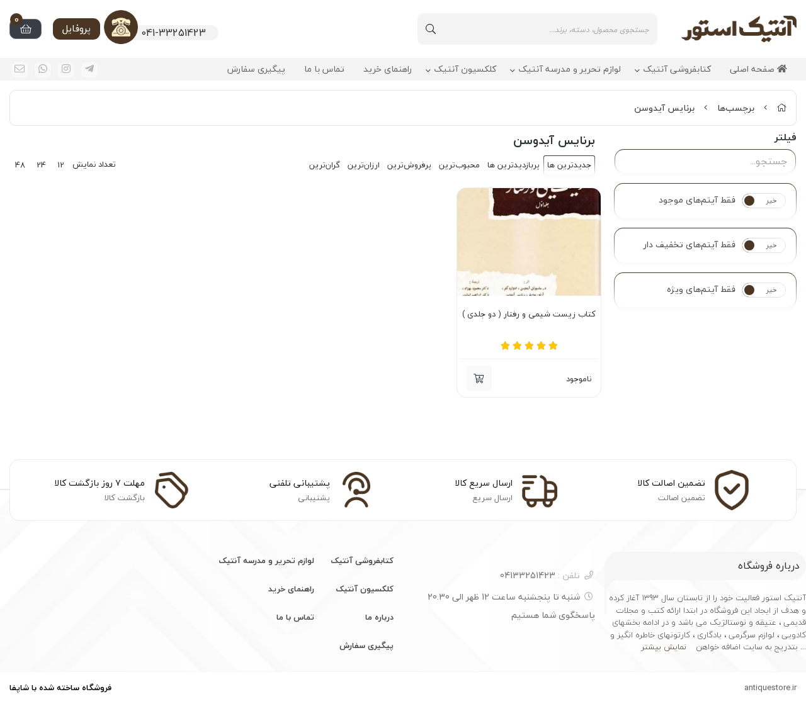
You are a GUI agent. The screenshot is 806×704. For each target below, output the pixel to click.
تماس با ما (324, 69)
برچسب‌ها (735, 108)
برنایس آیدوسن (664, 108)
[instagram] (66, 69)
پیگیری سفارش (256, 69)
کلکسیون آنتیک (465, 69)
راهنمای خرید (387, 69)
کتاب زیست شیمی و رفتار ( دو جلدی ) (529, 314)
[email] (19, 69)
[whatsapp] (43, 69)
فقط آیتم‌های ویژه (701, 289)
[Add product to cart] (479, 378)
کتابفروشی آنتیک (677, 69)
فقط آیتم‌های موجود (697, 200)
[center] (430, 29)
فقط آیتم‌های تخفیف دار (689, 245)
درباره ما (379, 617)
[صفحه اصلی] (781, 108)
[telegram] (89, 69)
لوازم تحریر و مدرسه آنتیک (569, 69)
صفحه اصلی (753, 69)
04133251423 (540, 575)
